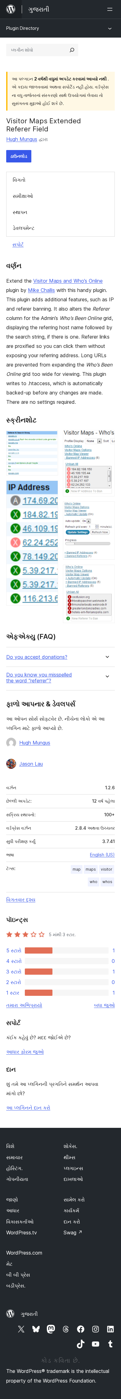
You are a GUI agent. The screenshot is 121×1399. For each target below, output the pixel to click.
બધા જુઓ (104, 1005)
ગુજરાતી (29, 1314)
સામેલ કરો (74, 1199)
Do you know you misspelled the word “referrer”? (39, 678)
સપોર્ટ (18, 244)
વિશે (10, 1146)
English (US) (102, 854)
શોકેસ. (70, 1146)
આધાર (12, 1210)
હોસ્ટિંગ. (14, 1168)
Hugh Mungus (21, 139)
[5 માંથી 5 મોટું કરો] (106, 573)
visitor (106, 869)
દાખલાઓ (73, 1179)
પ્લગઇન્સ (73, 1168)
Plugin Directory (22, 28)
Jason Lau (31, 764)
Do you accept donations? (36, 657)
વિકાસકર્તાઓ (20, 1222)
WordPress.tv (21, 1232)
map (77, 869)
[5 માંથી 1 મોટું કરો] (50, 438)
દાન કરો (72, 1222)
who (93, 881)
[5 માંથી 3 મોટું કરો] (106, 438)
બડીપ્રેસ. (15, 1286)
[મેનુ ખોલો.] (111, 9)
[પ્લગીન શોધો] (72, 50)
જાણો (12, 1199)
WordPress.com (24, 1253)
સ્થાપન (20, 212)
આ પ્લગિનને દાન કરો (28, 1108)
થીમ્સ (69, 1157)
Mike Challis (41, 290)
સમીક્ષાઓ (23, 196)
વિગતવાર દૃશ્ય (20, 899)
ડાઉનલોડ (18, 156)
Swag (73, 1232)
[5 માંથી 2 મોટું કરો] (50, 489)
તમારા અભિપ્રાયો (24, 1005)
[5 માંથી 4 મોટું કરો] (106, 510)
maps (91, 869)
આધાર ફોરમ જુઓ (25, 1052)
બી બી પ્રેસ (18, 1275)
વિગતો (19, 180)
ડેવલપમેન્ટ (23, 228)
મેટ (9, 1264)
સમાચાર (14, 1157)
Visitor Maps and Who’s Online (68, 281)
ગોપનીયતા (17, 1179)
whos (107, 881)
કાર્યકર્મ (71, 1210)
